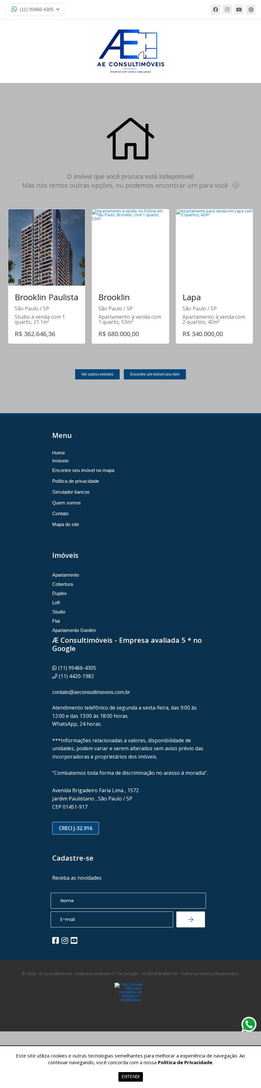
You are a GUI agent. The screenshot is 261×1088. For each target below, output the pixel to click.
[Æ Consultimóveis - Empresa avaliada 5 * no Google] (130, 51)
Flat (56, 621)
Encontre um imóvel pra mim (155, 374)
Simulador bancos (71, 492)
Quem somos (66, 502)
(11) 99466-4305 (36, 9)
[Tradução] (251, 9)
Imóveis (60, 461)
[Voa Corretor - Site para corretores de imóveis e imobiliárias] (130, 1002)
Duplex (59, 593)
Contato (60, 513)
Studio (58, 611)
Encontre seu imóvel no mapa (83, 470)
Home (58, 453)
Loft (56, 602)
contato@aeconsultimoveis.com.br (91, 692)
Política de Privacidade (185, 1062)
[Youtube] (239, 9)
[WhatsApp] (248, 1024)
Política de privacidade (75, 481)
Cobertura (62, 584)
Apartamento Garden (74, 630)
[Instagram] (227, 9)
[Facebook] (215, 9)
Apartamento (65, 575)
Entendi (131, 1076)
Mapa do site (65, 524)
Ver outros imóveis (97, 374)
